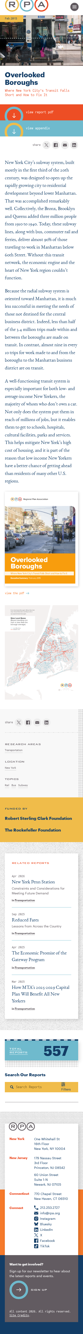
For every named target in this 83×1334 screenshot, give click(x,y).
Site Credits (19, 1315)
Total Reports (18, 1050)
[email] (65, 145)
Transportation (25, 900)
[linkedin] (74, 145)
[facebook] (56, 145)
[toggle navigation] (74, 7)
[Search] (12, 1087)
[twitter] (46, 145)
